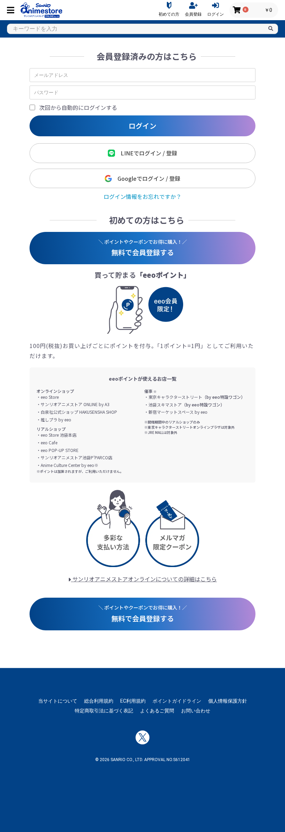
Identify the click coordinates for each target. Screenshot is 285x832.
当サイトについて (57, 701)
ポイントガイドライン (177, 701)
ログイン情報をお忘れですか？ (142, 196)
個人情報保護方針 (227, 701)
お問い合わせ (195, 710)
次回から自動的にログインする (78, 107)
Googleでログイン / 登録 (146, 178)
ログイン (142, 126)
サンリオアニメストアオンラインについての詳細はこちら (144, 579)
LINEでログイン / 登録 (146, 153)
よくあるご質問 (157, 710)
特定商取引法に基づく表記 (104, 710)
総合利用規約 (98, 701)
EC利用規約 (133, 701)
